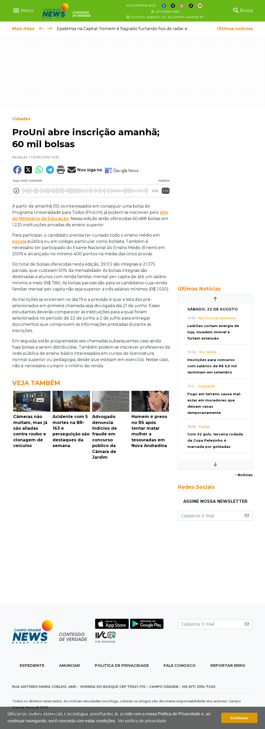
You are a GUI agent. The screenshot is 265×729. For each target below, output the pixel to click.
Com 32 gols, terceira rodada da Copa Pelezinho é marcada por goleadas (215, 440)
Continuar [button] (239, 718)
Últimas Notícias (199, 289)
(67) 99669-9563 (167, 11)
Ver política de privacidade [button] (142, 721)
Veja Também (36, 383)
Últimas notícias (235, 28)
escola (19, 241)
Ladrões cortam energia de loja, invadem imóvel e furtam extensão (213, 332)
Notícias (243, 475)
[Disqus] (91, 533)
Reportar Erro (227, 665)
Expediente (32, 665)
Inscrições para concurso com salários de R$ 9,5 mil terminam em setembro (212, 366)
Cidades (21, 118)
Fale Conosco (180, 665)
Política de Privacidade (122, 665)
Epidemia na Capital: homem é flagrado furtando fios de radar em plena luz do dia (141, 28)
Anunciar (69, 665)
